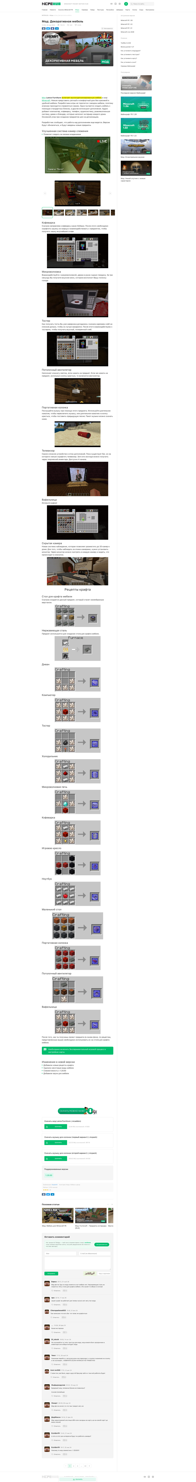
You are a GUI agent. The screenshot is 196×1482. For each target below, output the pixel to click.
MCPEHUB (45, 15)
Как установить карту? (129, 58)
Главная (44, 10)
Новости (53, 10)
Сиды (141, 10)
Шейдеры (119, 10)
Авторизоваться (101, 1244)
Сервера (85, 10)
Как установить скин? (128, 62)
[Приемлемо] (45, 1190)
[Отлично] (50, 1190)
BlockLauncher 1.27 (127, 47)
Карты (128, 10)
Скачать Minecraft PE (65, 10)
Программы (150, 10)
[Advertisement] (77, 81)
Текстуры (100, 10)
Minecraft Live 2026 (127, 32)
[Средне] (47, 1190)
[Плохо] (44, 1190)
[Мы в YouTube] (111, 4)
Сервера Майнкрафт (128, 66)
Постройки (110, 10)
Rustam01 (55, 1184)
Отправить (51, 1273)
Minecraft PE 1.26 (127, 20)
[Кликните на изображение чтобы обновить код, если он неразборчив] (89, 1273)
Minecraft (46, 100)
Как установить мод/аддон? (130, 51)
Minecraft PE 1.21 (126, 28)
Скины (134, 10)
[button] (55, 1126)
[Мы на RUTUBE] (119, 4)
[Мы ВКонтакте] (115, 4)
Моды (77, 10)
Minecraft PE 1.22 (126, 24)
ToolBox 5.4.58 (126, 43)
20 (85, 1466)
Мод (44, 98)
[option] (77, 193)
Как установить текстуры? (130, 54)
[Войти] (126, 4)
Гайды (92, 10)
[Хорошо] (49, 1190)
